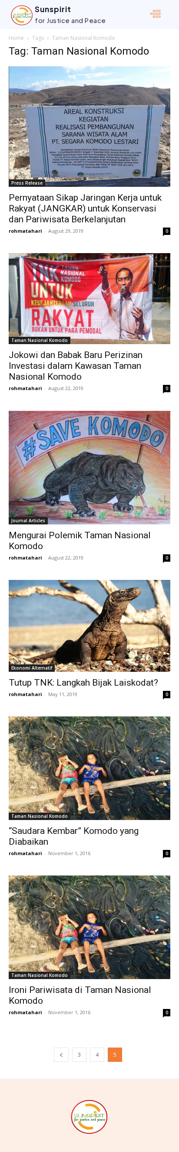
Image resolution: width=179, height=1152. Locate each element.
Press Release (27, 183)
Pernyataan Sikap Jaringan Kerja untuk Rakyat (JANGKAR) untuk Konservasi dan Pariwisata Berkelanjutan (85, 208)
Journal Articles (28, 520)
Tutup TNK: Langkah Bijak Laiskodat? (83, 682)
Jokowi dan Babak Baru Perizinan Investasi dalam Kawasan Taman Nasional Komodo (76, 366)
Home (16, 38)
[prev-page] (61, 1055)
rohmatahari (25, 231)
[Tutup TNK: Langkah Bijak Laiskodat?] (89, 626)
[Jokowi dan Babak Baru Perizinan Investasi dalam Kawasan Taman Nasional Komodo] (89, 298)
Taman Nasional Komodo (39, 340)
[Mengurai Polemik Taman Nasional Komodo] (89, 467)
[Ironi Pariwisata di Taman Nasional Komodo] (89, 927)
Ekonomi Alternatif (31, 668)
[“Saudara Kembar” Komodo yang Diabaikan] (89, 768)
